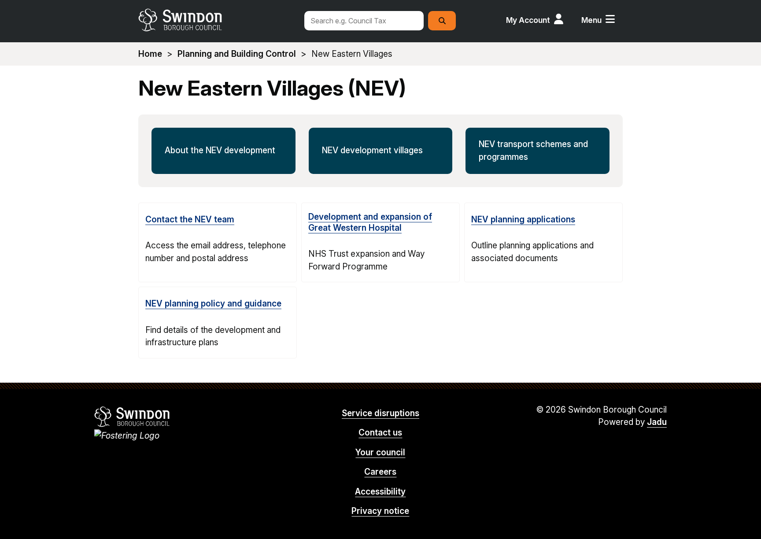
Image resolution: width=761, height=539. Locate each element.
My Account (528, 20)
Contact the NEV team (189, 219)
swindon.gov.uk (216, 20)
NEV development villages (372, 150)
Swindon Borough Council (132, 416)
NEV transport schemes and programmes (533, 150)
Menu (591, 20)
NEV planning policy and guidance (213, 304)
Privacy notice (380, 511)
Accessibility (380, 492)
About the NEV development (220, 150)
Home (150, 54)
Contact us (380, 433)
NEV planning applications (523, 219)
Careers (380, 472)
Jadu (657, 422)
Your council (380, 452)
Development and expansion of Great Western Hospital (370, 222)
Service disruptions (380, 413)
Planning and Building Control (236, 54)
